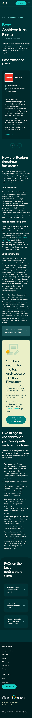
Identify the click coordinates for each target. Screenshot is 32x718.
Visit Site (8, 135)
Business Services (16, 17)
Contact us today (12, 409)
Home (4, 17)
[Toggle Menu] (28, 3)
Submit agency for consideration (16, 419)
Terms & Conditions (23, 713)
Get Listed (21, 3)
